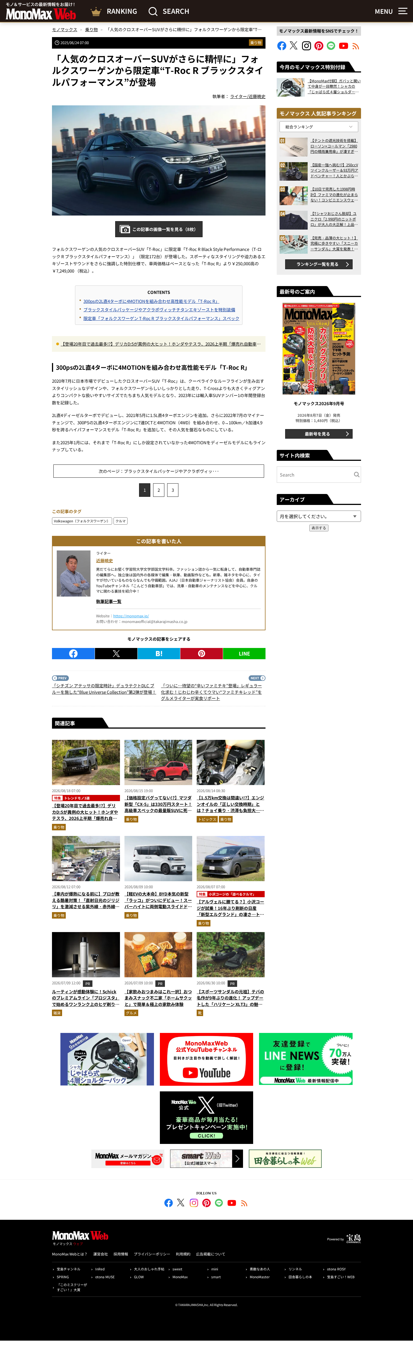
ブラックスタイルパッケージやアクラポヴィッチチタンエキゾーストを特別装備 (159, 309)
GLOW (139, 1276)
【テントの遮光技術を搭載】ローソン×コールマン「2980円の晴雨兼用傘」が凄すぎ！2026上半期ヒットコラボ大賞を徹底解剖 (334, 146)
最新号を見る (317, 434)
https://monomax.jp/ (131, 615)
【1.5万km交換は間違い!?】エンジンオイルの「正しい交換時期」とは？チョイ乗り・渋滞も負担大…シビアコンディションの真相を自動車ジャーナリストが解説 (230, 810)
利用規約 (183, 1254)
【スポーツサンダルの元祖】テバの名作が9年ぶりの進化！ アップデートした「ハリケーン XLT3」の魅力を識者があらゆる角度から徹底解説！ (230, 1004)
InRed (100, 1268)
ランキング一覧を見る (317, 264)
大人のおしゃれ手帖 (149, 1268)
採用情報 (121, 1254)
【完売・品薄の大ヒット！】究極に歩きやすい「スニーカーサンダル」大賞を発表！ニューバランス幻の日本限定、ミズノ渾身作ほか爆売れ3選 (334, 243)
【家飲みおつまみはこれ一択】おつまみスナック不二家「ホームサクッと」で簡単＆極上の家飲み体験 (158, 998)
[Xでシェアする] (116, 653)
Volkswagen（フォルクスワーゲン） (82, 520)
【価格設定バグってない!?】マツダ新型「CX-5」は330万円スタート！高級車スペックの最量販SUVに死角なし (158, 807)
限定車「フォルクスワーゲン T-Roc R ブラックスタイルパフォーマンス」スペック (161, 318)
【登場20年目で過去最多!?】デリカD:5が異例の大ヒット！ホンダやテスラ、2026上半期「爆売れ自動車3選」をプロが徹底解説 (160, 344)
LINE (244, 653)
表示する (319, 528)
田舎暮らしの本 (300, 1276)
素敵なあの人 (260, 1268)
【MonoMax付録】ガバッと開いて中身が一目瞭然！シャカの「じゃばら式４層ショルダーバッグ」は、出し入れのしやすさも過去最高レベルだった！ (334, 86)
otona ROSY (336, 1268)
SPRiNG (63, 1276)
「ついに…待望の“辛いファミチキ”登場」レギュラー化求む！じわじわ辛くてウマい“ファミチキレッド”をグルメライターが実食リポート (211, 692)
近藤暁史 (104, 560)
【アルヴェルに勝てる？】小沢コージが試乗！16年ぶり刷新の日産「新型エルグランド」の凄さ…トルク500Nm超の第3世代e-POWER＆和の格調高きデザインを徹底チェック (230, 917)
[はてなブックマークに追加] (159, 653)
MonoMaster (260, 1276)
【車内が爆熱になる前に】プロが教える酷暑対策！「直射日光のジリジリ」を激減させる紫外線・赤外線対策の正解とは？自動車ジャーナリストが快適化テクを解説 (85, 906)
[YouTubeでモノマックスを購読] (343, 48)
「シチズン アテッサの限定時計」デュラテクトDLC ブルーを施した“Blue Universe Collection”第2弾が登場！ (104, 689)
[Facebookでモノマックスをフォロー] (281, 48)
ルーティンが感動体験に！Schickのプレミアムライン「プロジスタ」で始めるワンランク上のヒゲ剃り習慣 (85, 1001)
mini (214, 1268)
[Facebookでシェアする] (73, 653)
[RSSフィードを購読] (355, 48)
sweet (177, 1268)
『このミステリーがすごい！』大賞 (72, 1287)
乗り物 (255, 42)
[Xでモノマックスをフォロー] (294, 48)
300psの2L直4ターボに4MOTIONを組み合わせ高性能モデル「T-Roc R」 (151, 301)
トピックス (207, 819)
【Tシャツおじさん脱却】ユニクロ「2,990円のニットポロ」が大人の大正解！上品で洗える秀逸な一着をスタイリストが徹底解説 (334, 219)
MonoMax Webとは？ (70, 1254)
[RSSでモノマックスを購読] (244, 1204)
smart (216, 1276)
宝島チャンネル (68, 1268)
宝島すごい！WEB (341, 1276)
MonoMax (180, 1276)
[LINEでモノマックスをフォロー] (331, 48)
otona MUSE (105, 1276)
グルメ (131, 1013)
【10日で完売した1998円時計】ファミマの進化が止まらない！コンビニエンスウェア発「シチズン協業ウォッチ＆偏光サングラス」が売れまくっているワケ (334, 194)
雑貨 (57, 1013)
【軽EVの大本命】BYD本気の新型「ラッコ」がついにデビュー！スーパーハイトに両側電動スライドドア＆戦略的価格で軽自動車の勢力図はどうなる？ (158, 906)
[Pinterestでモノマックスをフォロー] (318, 48)
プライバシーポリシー (152, 1254)
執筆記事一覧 (108, 601)
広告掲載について (210, 1254)
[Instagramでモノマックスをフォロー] (306, 48)
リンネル (295, 1268)
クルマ (120, 520)
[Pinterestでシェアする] (201, 653)
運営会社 (100, 1254)
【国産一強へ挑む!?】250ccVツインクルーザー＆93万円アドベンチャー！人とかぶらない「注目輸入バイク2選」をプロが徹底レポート (334, 170)
